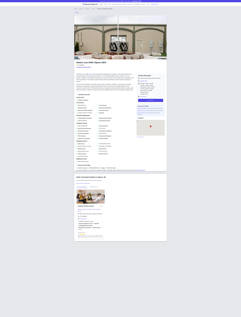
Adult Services (81, 143)
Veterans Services (82, 153)
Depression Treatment (83, 131)
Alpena (93, 8)
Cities (109, 4)
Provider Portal (155, 4)
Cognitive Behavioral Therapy (85, 118)
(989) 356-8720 (143, 81)
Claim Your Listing (141, 110)
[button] (150, 126)
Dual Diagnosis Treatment (105, 131)
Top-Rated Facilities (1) (82, 186)
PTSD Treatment (82, 136)
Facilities (101, 4)
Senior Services (102, 148)
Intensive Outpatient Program (86, 223)
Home (75, 8)
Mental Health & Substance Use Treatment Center (89, 210)
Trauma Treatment (103, 138)
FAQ (148, 4)
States (105, 4)
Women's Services (103, 153)
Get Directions (141, 137)
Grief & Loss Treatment (83, 133)
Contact (151, 100)
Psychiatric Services (103, 110)
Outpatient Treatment (83, 100)
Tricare (103, 168)
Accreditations (137, 4)
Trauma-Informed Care (104, 120)
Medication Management (105, 107)
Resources (124, 4)
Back (77, 12)
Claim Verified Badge (142, 108)
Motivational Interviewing (105, 118)
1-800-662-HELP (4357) (136, 1)
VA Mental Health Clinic (83, 67)
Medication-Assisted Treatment (85, 110)
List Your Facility (141, 112)
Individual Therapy (82, 107)
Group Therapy (102, 105)
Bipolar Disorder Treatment (84, 128)
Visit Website (143, 96)
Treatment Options (116, 4)
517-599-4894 (83, 216)
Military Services (82, 148)
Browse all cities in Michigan (83, 183)
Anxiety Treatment (103, 126)
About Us (143, 4)
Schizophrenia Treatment (105, 136)
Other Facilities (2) (93, 186)
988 (122, 1)
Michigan (87, 8)
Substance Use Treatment (84, 138)
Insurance (130, 4)
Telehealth (101, 112)
